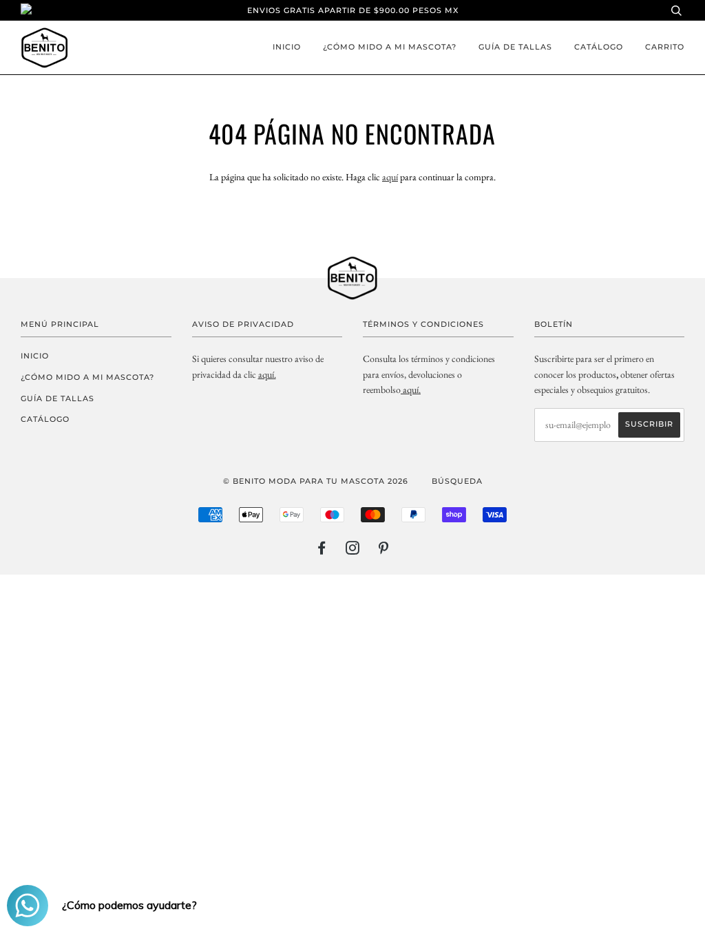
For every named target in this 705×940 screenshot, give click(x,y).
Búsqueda (457, 481)
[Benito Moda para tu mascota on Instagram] (353, 550)
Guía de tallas (515, 47)
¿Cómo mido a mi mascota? (389, 47)
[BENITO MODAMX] (402, 389)
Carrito (664, 47)
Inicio (287, 47)
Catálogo (598, 47)
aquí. (267, 374)
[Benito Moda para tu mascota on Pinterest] (384, 550)
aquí (390, 177)
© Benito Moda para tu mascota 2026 (315, 481)
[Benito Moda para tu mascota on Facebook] (322, 550)
